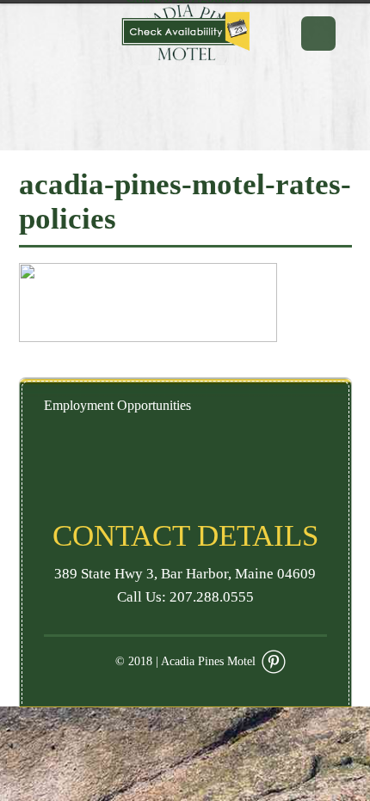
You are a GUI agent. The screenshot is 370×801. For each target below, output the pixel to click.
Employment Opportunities (117, 405)
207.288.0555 (212, 597)
